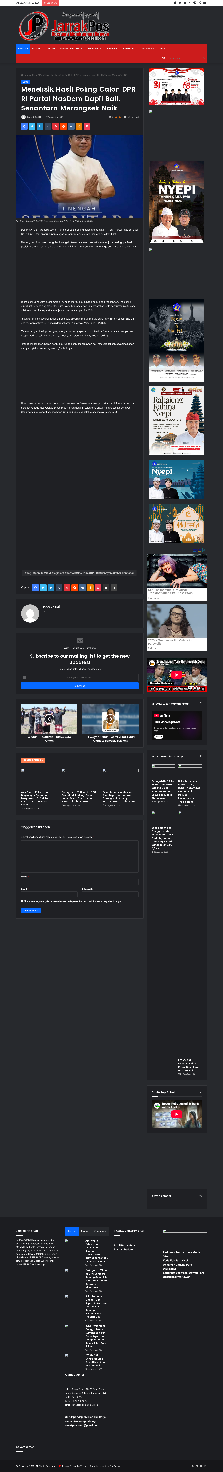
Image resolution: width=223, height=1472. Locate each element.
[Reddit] (63, 126)
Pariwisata (94, 48)
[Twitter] (32, 126)
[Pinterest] (55, 126)
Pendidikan (128, 48)
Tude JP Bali (33, 117)
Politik (51, 48)
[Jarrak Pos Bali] (65, 26)
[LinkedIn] (40, 126)
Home (26, 75)
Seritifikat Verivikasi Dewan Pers (183, 1272)
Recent (85, 1231)
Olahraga (111, 48)
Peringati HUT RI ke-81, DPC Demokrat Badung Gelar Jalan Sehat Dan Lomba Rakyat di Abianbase (79, 796)
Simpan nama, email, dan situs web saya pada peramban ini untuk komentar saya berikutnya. (72, 901)
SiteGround (115, 1466)
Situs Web (87, 889)
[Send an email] (40, 117)
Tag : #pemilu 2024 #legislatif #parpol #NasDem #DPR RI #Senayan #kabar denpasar (80, 573)
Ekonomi (37, 48)
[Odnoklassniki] (79, 126)
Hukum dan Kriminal (72, 48)
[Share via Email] (106, 587)
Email (25, 889)
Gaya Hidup (146, 48)
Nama (25, 876)
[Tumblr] (48, 126)
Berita (22, 48)
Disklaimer (169, 1268)
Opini (162, 48)
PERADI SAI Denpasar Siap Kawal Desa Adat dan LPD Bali (188, 1065)
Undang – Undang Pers (177, 1264)
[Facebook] (24, 126)
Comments (100, 1231)
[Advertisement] (80, 276)
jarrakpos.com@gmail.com (85, 1404)
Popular (71, 1231)
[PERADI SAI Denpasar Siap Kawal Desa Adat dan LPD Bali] (190, 934)
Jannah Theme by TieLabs (75, 1466)
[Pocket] (87, 126)
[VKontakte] (71, 126)
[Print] (114, 587)
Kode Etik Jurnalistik (176, 1260)
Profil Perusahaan (125, 1245)
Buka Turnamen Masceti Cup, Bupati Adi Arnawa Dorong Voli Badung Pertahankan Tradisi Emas (119, 796)
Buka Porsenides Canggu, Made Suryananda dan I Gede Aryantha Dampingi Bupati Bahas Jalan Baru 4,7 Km (162, 838)
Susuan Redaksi (124, 1249)
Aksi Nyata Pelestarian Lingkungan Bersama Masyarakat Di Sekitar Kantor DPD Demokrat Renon (35, 798)
